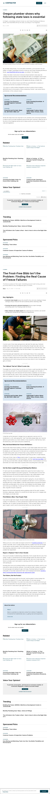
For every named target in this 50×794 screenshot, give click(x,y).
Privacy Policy (5, 791)
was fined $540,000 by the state (15, 72)
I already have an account (25, 206)
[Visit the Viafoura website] (43, 197)
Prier (18, 455)
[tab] (6, 191)
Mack (4, 288)
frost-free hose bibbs (38, 456)
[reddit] (27, 30)
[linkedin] (22, 30)
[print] (46, 30)
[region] (25, 194)
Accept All (44, 791)
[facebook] (20, 30)
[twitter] (25, 30)
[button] (4, 3)
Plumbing (5, 9)
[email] (29, 30)
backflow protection (37, 535)
